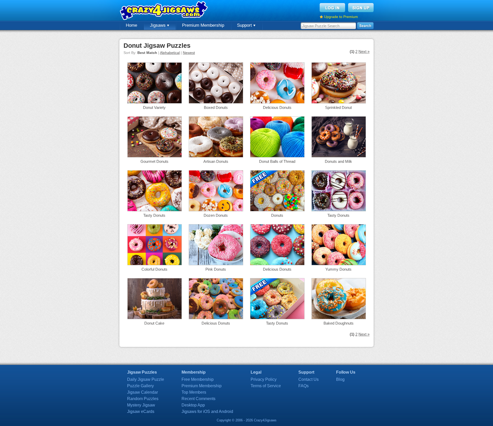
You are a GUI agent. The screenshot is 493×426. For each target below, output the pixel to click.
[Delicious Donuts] (277, 102)
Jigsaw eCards (140, 411)
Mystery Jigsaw (141, 405)
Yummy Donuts (338, 269)
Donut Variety (154, 107)
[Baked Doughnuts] (338, 318)
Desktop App (193, 405)
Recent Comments (198, 398)
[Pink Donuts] (216, 264)
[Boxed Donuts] (216, 102)
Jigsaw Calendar (142, 392)
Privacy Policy (264, 379)
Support (245, 25)
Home (131, 25)
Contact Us (308, 379)
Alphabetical (170, 53)
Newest (189, 53)
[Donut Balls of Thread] (277, 156)
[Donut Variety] (154, 102)
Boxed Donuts (216, 107)
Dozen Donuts (216, 215)
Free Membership (198, 379)
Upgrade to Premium (341, 17)
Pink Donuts (215, 269)
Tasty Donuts (154, 215)
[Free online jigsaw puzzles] (164, 10)
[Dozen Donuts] (216, 210)
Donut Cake (154, 323)
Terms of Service (266, 386)
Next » (363, 51)
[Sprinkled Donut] (338, 102)
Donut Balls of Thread (277, 161)
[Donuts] (277, 210)
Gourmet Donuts (154, 161)
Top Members (194, 392)
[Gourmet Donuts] (154, 156)
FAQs (303, 386)
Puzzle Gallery (140, 386)
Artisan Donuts (215, 161)
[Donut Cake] (154, 318)
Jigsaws (158, 25)
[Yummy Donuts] (338, 264)
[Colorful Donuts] (154, 264)
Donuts (277, 215)
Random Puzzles (142, 398)
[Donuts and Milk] (338, 156)
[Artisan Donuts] (216, 156)
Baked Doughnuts (339, 323)
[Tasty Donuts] (154, 210)
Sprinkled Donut (338, 107)
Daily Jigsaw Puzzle (145, 379)
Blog (340, 379)
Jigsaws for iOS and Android (207, 411)
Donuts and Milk (338, 161)
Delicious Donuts (277, 107)
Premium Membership (203, 25)
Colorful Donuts (154, 269)
